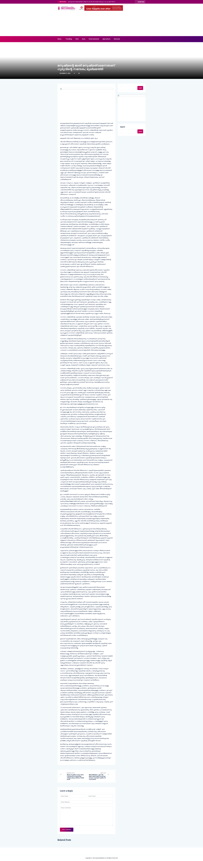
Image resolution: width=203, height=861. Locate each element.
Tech (77, 39)
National (117, 39)
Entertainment (94, 39)
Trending (69, 39)
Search (140, 88)
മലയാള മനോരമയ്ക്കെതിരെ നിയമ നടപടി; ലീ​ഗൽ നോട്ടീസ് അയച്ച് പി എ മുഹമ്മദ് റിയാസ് (91, 1)
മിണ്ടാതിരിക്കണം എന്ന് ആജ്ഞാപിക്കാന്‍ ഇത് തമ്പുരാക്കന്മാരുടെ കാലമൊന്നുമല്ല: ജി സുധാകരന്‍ (97, 777)
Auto (83, 39)
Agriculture (106, 39)
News (59, 39)
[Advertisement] (101, 24)
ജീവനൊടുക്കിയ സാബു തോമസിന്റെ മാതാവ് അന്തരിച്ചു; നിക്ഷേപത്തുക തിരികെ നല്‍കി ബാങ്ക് (75, 777)
